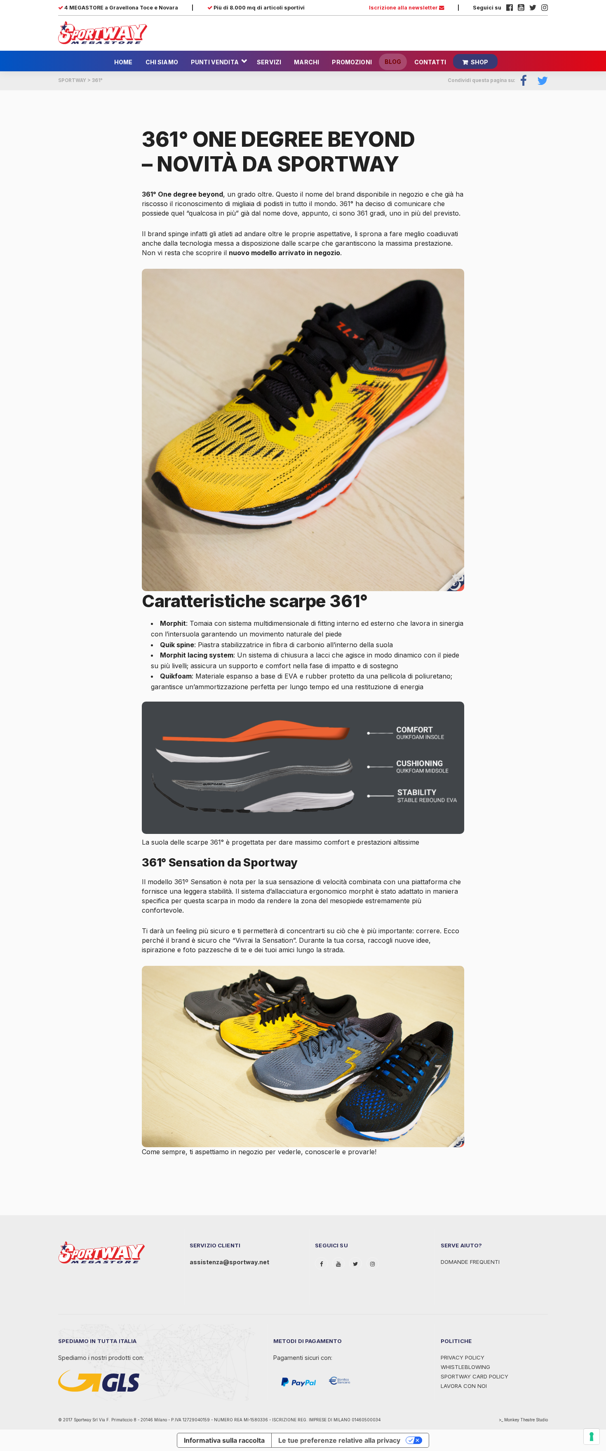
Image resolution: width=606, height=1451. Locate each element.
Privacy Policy (462, 1357)
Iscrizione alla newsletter (404, 8)
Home (123, 62)
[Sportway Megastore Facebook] (509, 8)
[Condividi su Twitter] (539, 80)
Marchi (306, 62)
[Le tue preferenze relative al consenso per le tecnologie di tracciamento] (591, 1436)
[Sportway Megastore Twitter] (532, 8)
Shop (480, 62)
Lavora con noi (464, 1386)
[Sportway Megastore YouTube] (521, 8)
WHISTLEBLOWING (465, 1367)
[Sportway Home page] (102, 32)
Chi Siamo (162, 62)
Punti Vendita (215, 62)
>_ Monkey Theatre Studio (523, 1420)
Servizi (269, 62)
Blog (393, 61)
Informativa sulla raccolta (224, 1440)
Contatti (430, 62)
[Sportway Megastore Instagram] (544, 8)
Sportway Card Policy (474, 1376)
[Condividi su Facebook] (523, 80)
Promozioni (351, 62)
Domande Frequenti (470, 1261)
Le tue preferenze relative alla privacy (339, 1440)
